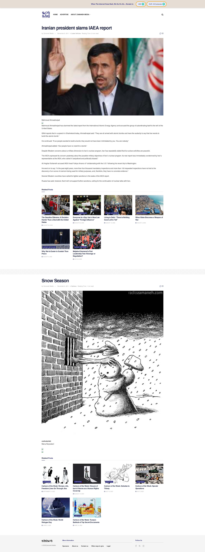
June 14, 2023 (78, 525)
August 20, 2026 (48, 225)
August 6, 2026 (141, 223)
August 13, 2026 (110, 223)
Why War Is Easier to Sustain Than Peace (55, 252)
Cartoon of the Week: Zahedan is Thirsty (117, 487)
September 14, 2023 (49, 491)
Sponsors (65, 546)
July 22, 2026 (78, 259)
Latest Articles (76, 33)
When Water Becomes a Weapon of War (149, 218)
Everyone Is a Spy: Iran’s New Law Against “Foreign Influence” (86, 218)
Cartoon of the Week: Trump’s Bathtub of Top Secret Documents (86, 521)
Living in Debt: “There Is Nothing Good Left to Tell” (116, 218)
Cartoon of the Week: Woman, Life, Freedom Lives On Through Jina (55, 487)
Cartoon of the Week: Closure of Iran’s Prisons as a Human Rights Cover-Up (86, 488)
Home (55, 14)
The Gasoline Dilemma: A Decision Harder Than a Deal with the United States (55, 219)
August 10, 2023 (79, 494)
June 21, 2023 (47, 525)
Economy (46, 213)
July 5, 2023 (140, 491)
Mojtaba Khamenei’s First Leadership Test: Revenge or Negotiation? (84, 253)
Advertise (64, 14)
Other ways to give (97, 546)
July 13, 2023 (109, 491)
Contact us (84, 546)
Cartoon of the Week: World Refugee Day (52, 521)
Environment (142, 213)
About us (75, 546)
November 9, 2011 (63, 33)
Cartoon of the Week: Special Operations (146, 487)
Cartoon (74, 286)
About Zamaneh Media (80, 14)
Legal (108, 546)
